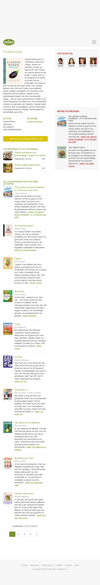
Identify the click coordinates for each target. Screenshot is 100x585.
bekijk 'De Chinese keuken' (25, 250)
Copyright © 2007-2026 (42, 569)
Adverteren (34, 565)
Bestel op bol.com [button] (26, 139)
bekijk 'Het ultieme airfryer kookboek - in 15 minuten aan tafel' (30, 215)
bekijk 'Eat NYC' (21, 381)
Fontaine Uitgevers (35, 121)
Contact (24, 565)
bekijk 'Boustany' (30, 315)
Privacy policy (47, 565)
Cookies (58, 565)
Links (76, 565)
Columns (68, 565)
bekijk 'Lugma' (36, 283)
